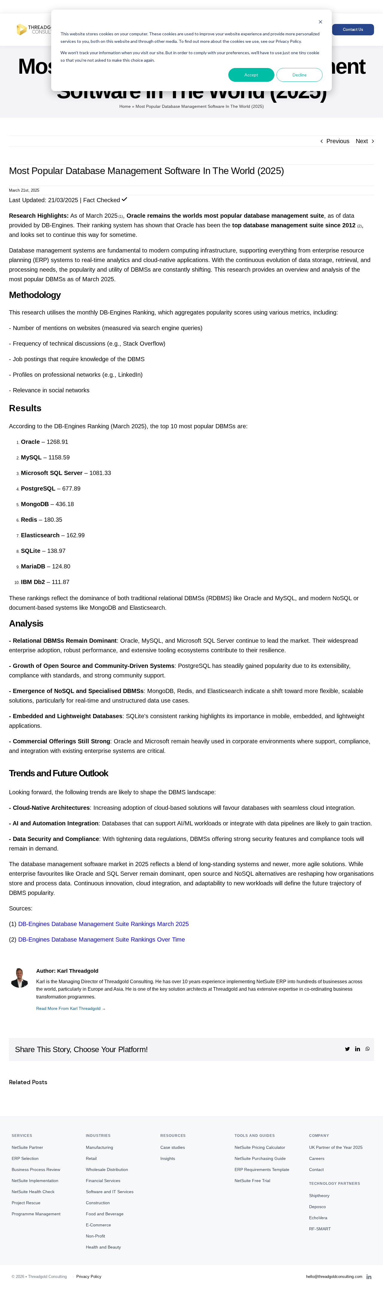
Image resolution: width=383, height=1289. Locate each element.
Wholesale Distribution (107, 1169)
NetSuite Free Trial (252, 1180)
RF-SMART (320, 1228)
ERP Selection (25, 1158)
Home (125, 106)
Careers (316, 1158)
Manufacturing (99, 1147)
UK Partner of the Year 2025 (336, 1147)
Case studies (172, 1147)
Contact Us (353, 29)
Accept (251, 74)
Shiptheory (319, 1195)
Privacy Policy (88, 1276)
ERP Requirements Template (262, 1169)
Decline (300, 74)
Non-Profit (95, 1236)
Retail (91, 1158)
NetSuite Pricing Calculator (260, 1147)
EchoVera (318, 1217)
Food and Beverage (105, 1213)
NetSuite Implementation (35, 1180)
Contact (316, 1169)
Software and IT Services (109, 1191)
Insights (167, 1158)
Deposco (317, 1206)
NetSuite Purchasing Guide (260, 1158)
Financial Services (103, 1180)
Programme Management (36, 1213)
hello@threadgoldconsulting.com (146, 6)
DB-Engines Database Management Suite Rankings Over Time (101, 939)
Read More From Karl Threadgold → (71, 1008)
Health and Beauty (103, 1247)
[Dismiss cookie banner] (320, 22)
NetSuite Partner (27, 1147)
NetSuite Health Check (33, 1191)
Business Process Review (36, 1169)
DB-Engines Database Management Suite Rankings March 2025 (103, 924)
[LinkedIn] (369, 1276)
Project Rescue (26, 1202)
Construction (98, 1202)
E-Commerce (98, 1225)
